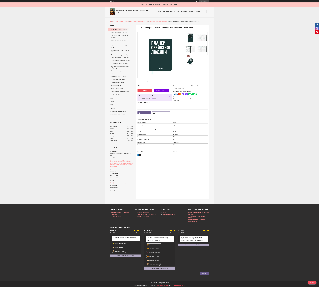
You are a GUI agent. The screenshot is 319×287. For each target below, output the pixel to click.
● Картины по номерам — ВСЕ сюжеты (119, 46)
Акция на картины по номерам (119, 43)
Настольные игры (116, 85)
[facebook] (138, 155)
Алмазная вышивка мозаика (118, 76)
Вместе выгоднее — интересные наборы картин (120, 67)
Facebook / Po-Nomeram (143, 212)
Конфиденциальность (169, 214)
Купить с (158, 90)
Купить (145, 90)
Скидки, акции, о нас (181, 11)
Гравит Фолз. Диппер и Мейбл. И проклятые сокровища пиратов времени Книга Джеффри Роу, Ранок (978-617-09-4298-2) (159, 239)
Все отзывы (205, 273)
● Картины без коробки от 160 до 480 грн (120, 51)
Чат (313, 282)
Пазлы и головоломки (117, 88)
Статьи (112, 101)
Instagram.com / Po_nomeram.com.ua (146, 214)
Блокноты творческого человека (158, 21)
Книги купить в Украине (117, 82)
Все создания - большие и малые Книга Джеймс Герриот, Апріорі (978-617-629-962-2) (124, 238)
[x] (140, 155)
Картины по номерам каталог (118, 29)
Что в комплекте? (116, 216)
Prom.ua (167, 282)
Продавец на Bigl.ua (159, 283)
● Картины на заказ (116, 73)
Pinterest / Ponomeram (143, 216)
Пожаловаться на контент (162, 285)
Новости (112, 98)
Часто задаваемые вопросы (118, 111)
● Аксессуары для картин (118, 79)
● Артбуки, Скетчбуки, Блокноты (139, 21)
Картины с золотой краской (118, 40)
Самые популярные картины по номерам (119, 36)
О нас (111, 104)
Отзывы (112, 108)
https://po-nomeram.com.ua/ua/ (118, 183)
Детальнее (173, 4)
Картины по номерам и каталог (120, 21)
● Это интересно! (115, 94)
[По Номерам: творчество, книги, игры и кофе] (112, 11)
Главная (159, 11)
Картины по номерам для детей (120, 57)
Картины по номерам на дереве (119, 63)
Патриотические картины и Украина (120, 55)
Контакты (191, 11)
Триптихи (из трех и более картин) (120, 60)
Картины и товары (168, 11)
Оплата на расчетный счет (117, 114)
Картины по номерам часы (118, 71)
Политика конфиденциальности (178, 285)
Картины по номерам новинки (119, 32)
